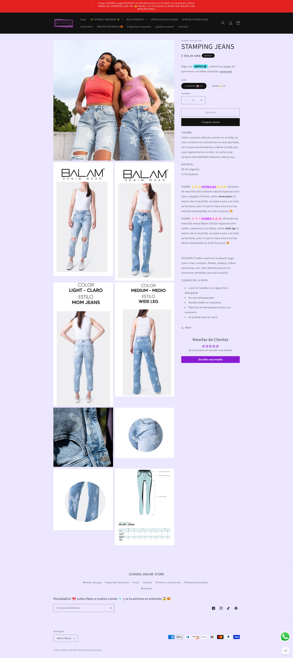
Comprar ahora (210, 122)
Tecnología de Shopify (91, 650)
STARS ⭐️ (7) (221, 86)
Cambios (147, 582)
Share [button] (188, 327)
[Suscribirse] (110, 608)
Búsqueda (146, 588)
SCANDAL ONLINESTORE (70, 650)
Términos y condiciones (168, 582)
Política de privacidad (196, 582)
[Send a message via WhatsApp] (285, 636)
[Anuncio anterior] (91, 6)
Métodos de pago (92, 582)
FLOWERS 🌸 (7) (196, 86)
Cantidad (185, 93)
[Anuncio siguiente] (202, 6)
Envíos (135, 582)
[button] (106, 19)
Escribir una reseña (210, 359)
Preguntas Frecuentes (117, 582)
